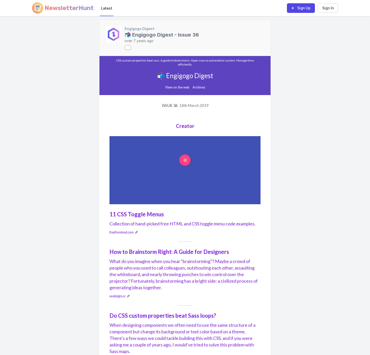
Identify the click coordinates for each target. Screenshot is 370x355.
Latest (106, 8)
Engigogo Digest (139, 28)
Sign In (328, 8)
